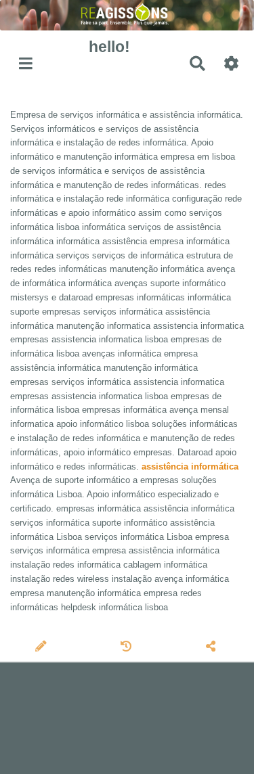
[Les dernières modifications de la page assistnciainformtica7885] (128, 647)
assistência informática (190, 466)
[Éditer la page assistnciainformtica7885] (42, 647)
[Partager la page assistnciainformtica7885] (212, 647)
